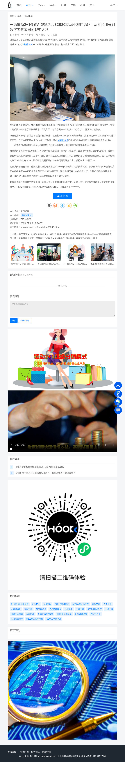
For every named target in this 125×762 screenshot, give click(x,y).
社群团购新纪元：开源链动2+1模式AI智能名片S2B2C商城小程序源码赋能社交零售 (58, 238)
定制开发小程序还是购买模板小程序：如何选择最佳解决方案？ (45, 473)
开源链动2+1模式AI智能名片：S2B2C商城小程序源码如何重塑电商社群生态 (49, 264)
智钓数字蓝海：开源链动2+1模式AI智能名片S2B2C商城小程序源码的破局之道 (102, 264)
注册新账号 (24, 320)
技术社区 (24, 752)
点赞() (64, 196)
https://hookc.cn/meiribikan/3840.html (40, 227)
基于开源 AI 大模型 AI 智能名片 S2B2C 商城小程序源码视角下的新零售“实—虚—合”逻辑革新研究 (65, 234)
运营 (52, 5)
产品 (40, 5)
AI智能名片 (27, 44)
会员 (112, 5)
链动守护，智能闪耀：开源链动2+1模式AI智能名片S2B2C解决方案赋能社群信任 (22, 264)
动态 (29, 5)
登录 (14, 320)
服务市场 (35, 752)
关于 (92, 5)
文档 (73, 5)
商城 (82, 5)
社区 (63, 5)
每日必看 (29, 16)
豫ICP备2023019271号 (95, 756)
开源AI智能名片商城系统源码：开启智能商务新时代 (39, 467)
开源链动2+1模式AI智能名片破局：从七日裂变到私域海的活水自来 (76, 264)
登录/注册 (46, 752)
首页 (19, 5)
